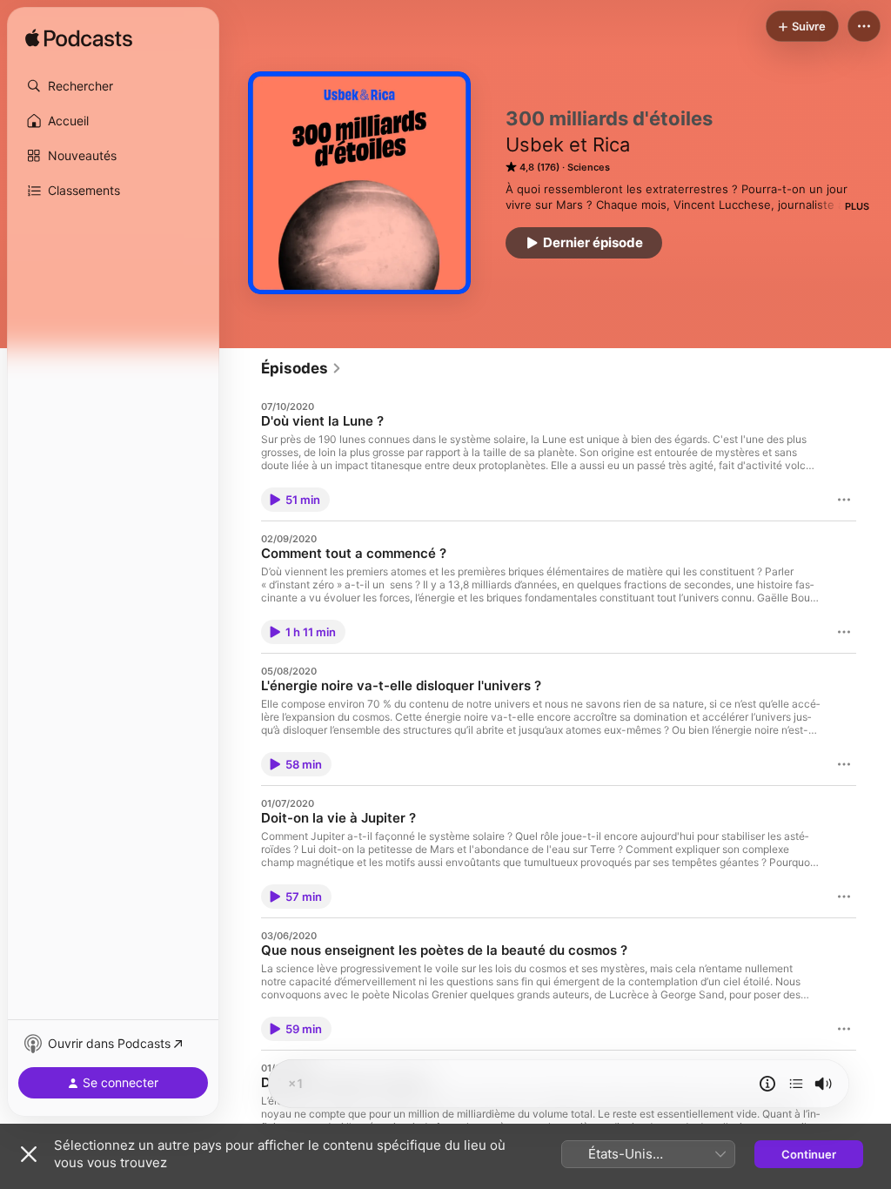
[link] (301, 368)
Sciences (588, 167)
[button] (113, 86)
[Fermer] (29, 1154)
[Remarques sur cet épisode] (767, 1083)
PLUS (857, 206)
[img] (78, 39)
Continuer (808, 1154)
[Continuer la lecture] (796, 1083)
